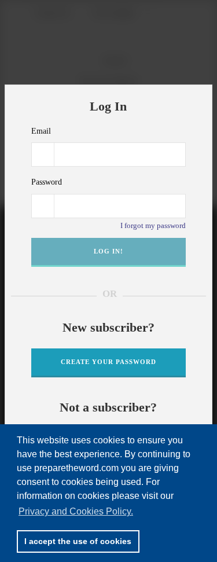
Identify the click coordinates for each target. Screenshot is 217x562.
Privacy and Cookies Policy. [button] (76, 511)
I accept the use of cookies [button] (77, 541)
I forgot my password (153, 225)
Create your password (108, 361)
